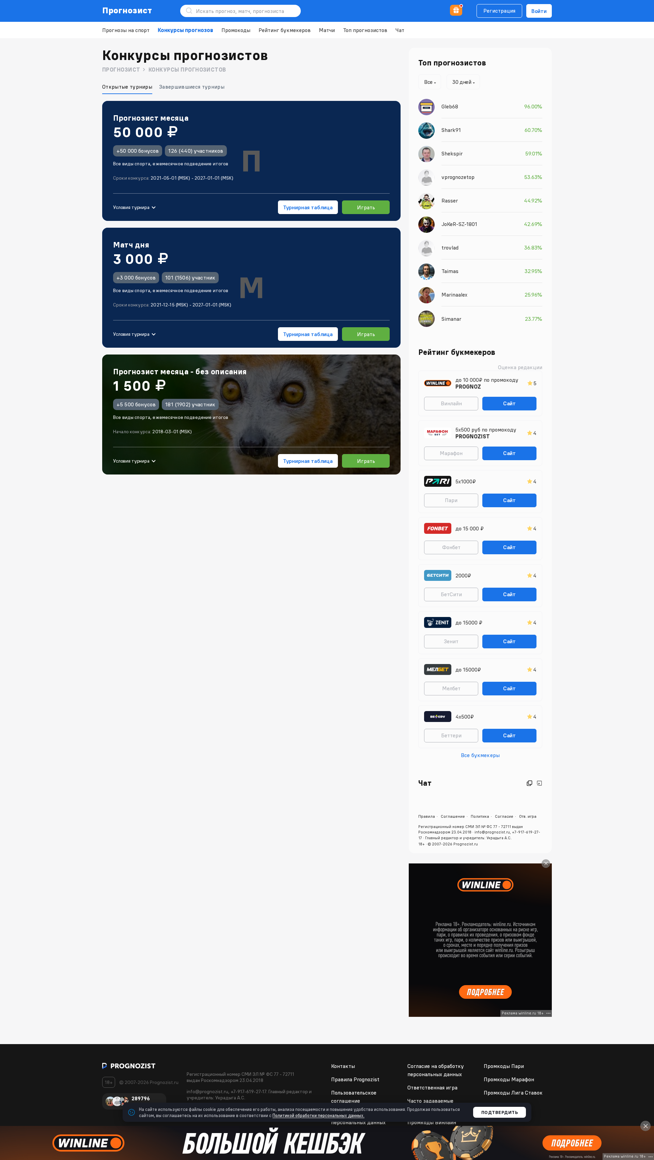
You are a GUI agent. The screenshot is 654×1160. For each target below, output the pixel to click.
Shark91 (451, 129)
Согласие (504, 816)
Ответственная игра (432, 1087)
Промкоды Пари (504, 1066)
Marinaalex (454, 294)
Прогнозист (127, 10)
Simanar (451, 318)
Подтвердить (499, 1112)
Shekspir (452, 153)
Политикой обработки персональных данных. (318, 1115)
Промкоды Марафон (509, 1079)
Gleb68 (449, 106)
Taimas (449, 271)
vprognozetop (457, 177)
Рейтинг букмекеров (285, 30)
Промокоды (235, 30)
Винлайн (451, 403)
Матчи (327, 30)
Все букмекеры (480, 755)
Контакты (343, 1066)
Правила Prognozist (355, 1079)
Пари (451, 500)
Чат (399, 30)
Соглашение (453, 816)
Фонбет (451, 547)
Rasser (449, 200)
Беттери (451, 735)
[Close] (546, 863)
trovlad (449, 247)
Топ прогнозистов (365, 30)
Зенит (451, 641)
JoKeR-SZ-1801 (459, 224)
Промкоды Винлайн (431, 1122)
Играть (366, 207)
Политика (480, 816)
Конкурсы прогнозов (185, 30)
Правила (426, 816)
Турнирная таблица (308, 207)
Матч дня (131, 245)
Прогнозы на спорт (126, 30)
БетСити (451, 594)
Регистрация (499, 10)
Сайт (509, 403)
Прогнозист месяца (150, 118)
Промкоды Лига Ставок (513, 1092)
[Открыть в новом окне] (529, 783)
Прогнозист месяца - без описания (180, 371)
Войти (539, 10)
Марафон (451, 453)
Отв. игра (527, 816)
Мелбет (451, 688)
